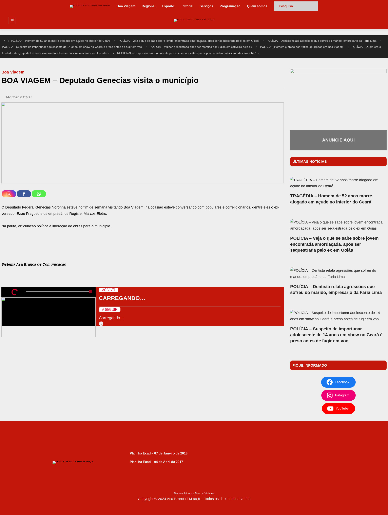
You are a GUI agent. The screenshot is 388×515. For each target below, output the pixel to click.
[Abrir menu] (12, 20)
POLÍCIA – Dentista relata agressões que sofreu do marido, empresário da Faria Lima (321, 40)
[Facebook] (24, 193)
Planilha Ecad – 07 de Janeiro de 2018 (159, 453)
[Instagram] (9, 193)
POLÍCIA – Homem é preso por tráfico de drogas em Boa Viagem (302, 46)
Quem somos (257, 6)
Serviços (206, 6)
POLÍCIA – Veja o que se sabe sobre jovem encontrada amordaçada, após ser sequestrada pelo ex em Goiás (188, 40)
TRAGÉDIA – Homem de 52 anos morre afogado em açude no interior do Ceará (59, 40)
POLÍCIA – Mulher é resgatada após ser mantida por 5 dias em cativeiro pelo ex (201, 46)
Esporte (168, 6)
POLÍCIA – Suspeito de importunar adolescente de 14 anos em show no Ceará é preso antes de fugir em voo (72, 46)
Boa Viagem (12, 72)
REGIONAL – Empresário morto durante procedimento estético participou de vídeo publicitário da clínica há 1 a (188, 53)
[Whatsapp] (39, 193)
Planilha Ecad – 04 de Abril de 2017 (156, 462)
